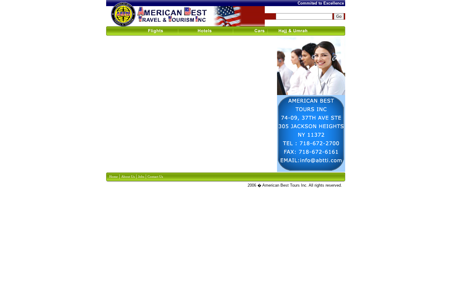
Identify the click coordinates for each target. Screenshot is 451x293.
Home (113, 176)
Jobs (141, 176)
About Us (128, 176)
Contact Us (155, 176)
